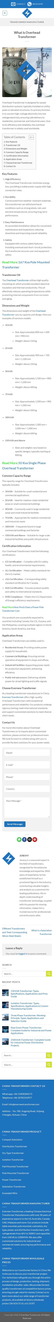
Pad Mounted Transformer (15, 1166)
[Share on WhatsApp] (19, 839)
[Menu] (4, 13)
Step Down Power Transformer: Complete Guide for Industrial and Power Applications (31, 1030)
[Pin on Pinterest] (34, 839)
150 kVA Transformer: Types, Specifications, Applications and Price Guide (29, 993)
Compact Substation (12, 1139)
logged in (22, 953)
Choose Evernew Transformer (19, 162)
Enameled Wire (9, 1193)
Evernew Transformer (12, 697)
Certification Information (17, 155)
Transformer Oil (13, 145)
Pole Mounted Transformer (15, 1173)
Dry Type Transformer (13, 1153)
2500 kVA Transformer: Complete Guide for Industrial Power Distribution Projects (31, 1042)
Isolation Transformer (13, 1159)
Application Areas (14, 159)
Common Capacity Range (17, 152)
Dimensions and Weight (16, 148)
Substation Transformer (14, 1186)
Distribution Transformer (14, 1146)
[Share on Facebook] (24, 839)
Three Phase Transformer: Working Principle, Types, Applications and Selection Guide (28, 1018)
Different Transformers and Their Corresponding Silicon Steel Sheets (14, 932)
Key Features (11, 141)
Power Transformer (11, 1179)
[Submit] (49, 973)
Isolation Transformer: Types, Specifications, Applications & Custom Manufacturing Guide (29, 1006)
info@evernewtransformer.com (24, 1104)
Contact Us (11, 166)
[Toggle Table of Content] (29, 137)
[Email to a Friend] (29, 839)
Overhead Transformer (17, 280)
